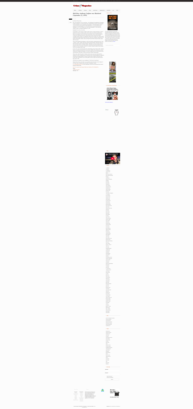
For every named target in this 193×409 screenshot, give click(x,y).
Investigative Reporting (109, 347)
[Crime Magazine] (82, 6)
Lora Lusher (107, 247)
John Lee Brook (108, 185)
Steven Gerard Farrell (109, 205)
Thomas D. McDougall (109, 258)
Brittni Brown (107, 230)
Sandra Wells (107, 312)
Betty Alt (107, 172)
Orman (110, 406)
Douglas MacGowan (108, 248)
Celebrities (80, 10)
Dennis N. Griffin (108, 219)
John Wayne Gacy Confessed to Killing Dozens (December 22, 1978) (112, 89)
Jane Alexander (108, 171)
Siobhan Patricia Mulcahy (109, 263)
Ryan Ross (107, 286)
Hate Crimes (107, 342)
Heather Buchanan (108, 186)
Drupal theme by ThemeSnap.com (116, 406)
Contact (81, 395)
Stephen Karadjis (108, 229)
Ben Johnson (107, 225)
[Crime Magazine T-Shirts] (116, 112)
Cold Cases (107, 334)
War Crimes (107, 362)
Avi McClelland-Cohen (109, 257)
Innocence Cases (108, 346)
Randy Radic (107, 281)
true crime (89, 397)
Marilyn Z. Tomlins (108, 306)
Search (76, 396)
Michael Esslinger (108, 204)
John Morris (107, 262)
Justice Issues (94, 10)
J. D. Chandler (108, 194)
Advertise (81, 393)
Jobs (81, 396)
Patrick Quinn (107, 278)
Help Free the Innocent (109, 321)
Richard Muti (107, 264)
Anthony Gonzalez (108, 218)
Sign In (75, 0)
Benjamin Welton (108, 298)
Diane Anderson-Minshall (109, 175)
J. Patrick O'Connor (108, 269)
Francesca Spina (108, 294)
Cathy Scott (107, 291)
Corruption (107, 336)
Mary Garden (107, 213)
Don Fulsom (107, 210)
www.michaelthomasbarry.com (78, 64)
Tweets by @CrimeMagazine (109, 102)
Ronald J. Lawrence (108, 244)
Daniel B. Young (108, 301)
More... (116, 10)
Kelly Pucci (107, 274)
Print (75, 395)
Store (76, 398)
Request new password (110, 377)
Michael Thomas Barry (76, 69)
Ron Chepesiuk (108, 195)
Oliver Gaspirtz (108, 214)
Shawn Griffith (108, 220)
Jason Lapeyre (108, 243)
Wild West (107, 363)
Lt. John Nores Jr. (108, 268)
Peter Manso (107, 252)
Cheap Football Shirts (109, 324)
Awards (81, 394)
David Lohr (107, 245)
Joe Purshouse (108, 277)
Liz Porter (107, 273)
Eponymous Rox (108, 287)
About (81, 392)
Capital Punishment (108, 332)
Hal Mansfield (108, 250)
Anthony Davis (108, 201)
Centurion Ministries (108, 319)
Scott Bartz (107, 180)
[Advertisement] (108, 5)
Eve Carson (107, 191)
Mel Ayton (107, 176)
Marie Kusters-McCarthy (109, 240)
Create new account (109, 376)
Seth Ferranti (107, 206)
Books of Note (76, 393)
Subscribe (81, 398)
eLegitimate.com (108, 325)
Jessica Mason (108, 254)
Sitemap (75, 397)
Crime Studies (108, 338)
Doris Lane (107, 242)
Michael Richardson (108, 283)
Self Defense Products (109, 323)
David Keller (107, 235)
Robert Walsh (108, 311)
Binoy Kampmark (108, 228)
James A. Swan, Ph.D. (109, 297)
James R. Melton (108, 259)
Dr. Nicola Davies (108, 200)
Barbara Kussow (108, 239)
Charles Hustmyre (108, 224)
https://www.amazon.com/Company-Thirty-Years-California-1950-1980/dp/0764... (86, 67)
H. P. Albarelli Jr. (108, 170)
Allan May (107, 255)
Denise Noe (107, 267)
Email (70, 22)
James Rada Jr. (108, 279)
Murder (74, 10)
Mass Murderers (108, 352)
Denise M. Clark (108, 196)
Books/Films (108, 10)
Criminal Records (108, 320)
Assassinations (108, 331)
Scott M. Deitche (108, 203)
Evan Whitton (107, 302)
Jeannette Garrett (108, 233)
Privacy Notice (81, 397)
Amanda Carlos (108, 190)
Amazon (114, 41)
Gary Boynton (108, 184)
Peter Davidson (108, 199)
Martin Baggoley (108, 234)
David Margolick (108, 253)
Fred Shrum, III (108, 292)
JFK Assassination (108, 348)
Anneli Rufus (107, 288)
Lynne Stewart (108, 296)
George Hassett (108, 223)
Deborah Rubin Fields (109, 208)
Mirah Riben (107, 282)
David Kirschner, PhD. (109, 238)
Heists (90, 10)
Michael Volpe (108, 307)
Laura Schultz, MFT (108, 289)
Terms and (81, 399)
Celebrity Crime (108, 333)
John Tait (107, 303)
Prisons (107, 357)
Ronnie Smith (108, 293)
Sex (113, 10)
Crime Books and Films (109, 337)
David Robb (107, 284)
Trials (106, 361)
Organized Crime (102, 10)
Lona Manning (108, 249)
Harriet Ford (107, 209)
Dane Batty (107, 181)
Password (106, 372)
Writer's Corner (75, 399)
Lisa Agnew (107, 169)
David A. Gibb (108, 216)
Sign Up (77, 0)
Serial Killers (107, 358)
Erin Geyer (107, 215)
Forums (76, 394)
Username (106, 369)
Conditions (81, 400)
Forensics (85, 10)
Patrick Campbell (108, 189)
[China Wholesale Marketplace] (108, 112)
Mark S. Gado (108, 211)
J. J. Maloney (107, 167)
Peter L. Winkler (108, 308)
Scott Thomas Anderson (109, 174)
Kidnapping (107, 351)
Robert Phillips (108, 272)
